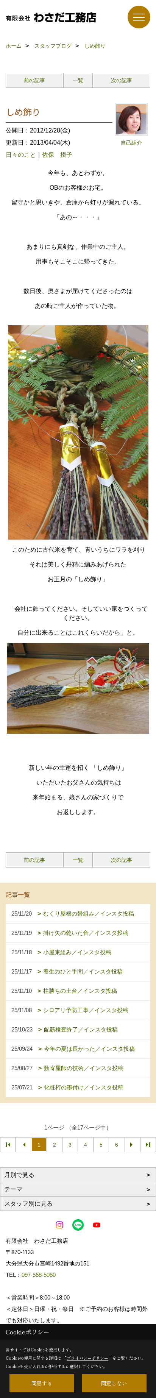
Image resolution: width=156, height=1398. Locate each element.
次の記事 (121, 80)
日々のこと (21, 154)
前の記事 (34, 80)
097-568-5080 (39, 1275)
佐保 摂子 (57, 154)
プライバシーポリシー (87, 1358)
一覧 (78, 80)
